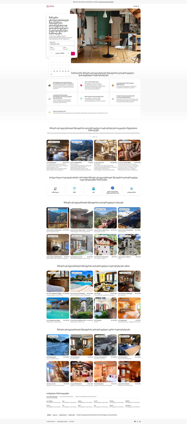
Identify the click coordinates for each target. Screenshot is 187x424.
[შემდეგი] (96, 137)
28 (62, 71)
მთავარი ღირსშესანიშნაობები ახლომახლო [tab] (86, 396)
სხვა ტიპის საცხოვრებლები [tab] (66, 396)
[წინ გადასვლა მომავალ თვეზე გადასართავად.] (68, 53)
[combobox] (62, 44)
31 (51, 74)
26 (57, 71)
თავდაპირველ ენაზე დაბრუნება (106, 2)
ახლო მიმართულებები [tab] (52, 396)
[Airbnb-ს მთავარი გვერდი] (50, 6)
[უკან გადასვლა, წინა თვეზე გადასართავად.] (51, 53)
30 (68, 71)
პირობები (71, 421)
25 (54, 71)
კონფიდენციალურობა (62, 421)
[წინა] (91, 137)
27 (59, 71)
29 (65, 71)
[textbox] (55, 49)
